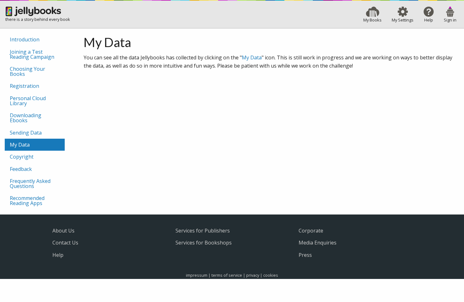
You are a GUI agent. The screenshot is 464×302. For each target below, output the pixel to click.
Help (57, 254)
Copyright (21, 156)
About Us (63, 230)
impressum (196, 275)
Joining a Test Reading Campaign (32, 54)
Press (305, 254)
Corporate (311, 230)
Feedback (21, 169)
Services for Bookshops (203, 242)
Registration (24, 85)
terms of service (226, 275)
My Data (252, 57)
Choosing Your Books (27, 71)
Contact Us (65, 242)
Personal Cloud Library (28, 101)
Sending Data (26, 132)
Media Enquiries (317, 242)
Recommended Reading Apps (27, 201)
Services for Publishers (202, 230)
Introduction (24, 39)
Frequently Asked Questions (30, 184)
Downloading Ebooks (25, 118)
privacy (252, 275)
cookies (270, 275)
